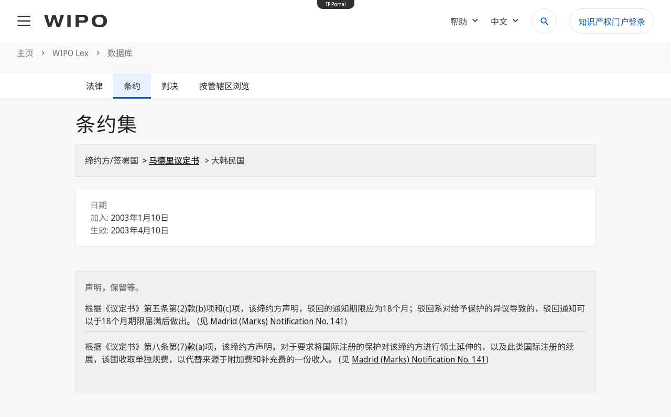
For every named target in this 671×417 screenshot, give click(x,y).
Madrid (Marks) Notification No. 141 (277, 321)
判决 (169, 86)
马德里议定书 (174, 160)
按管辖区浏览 (224, 86)
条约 (132, 86)
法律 (94, 86)
